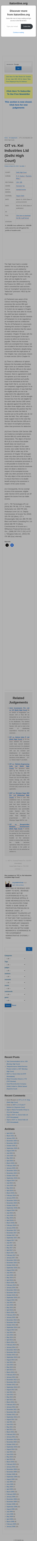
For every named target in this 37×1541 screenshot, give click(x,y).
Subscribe (26, 26)
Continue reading (18, 32)
